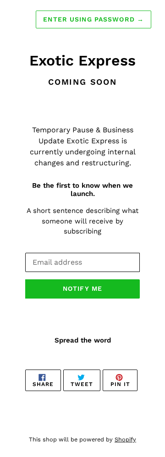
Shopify (125, 439)
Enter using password (93, 19)
